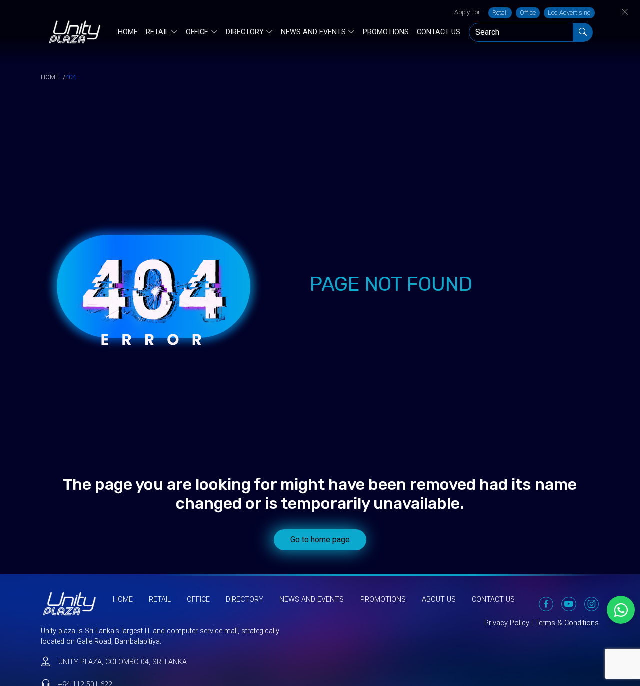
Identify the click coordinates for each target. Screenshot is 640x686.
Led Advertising (569, 12)
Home (128, 32)
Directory (245, 32)
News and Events (313, 32)
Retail (500, 12)
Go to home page (320, 539)
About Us (439, 599)
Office (528, 12)
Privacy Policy (507, 623)
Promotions (386, 32)
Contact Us (438, 32)
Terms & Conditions (567, 623)
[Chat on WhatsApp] (621, 610)
